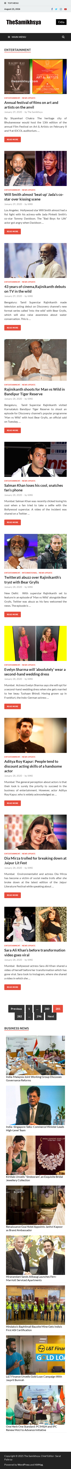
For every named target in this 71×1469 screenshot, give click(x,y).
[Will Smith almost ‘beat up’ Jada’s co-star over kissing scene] (35, 170)
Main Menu (19, 36)
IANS (30, 204)
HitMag (39, 1464)
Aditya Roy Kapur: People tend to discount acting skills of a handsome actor (33, 766)
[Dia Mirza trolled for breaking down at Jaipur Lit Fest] (35, 833)
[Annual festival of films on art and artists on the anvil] (35, 78)
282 (19, 1016)
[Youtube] (65, 9)
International (29, 573)
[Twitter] (56, 9)
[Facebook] (52, 9)
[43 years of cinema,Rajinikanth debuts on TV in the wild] (35, 262)
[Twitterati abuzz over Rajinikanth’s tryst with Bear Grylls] (35, 553)
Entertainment (12, 98)
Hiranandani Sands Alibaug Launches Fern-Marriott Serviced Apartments (31, 1278)
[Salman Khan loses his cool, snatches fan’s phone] (35, 461)
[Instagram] (61, 9)
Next (51, 1016)
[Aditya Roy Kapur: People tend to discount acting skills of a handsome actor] (35, 737)
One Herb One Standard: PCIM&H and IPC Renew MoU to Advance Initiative (31, 1428)
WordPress (24, 1464)
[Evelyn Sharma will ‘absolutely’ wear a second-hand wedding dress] (35, 645)
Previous (16, 1008)
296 (39, 1016)
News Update (29, 98)
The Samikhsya (35, 112)
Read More (11, 139)
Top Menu (13, 3)
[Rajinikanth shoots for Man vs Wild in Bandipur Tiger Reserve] (35, 361)
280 (47, 1008)
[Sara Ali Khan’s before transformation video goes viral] (35, 926)
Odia (61, 22)
